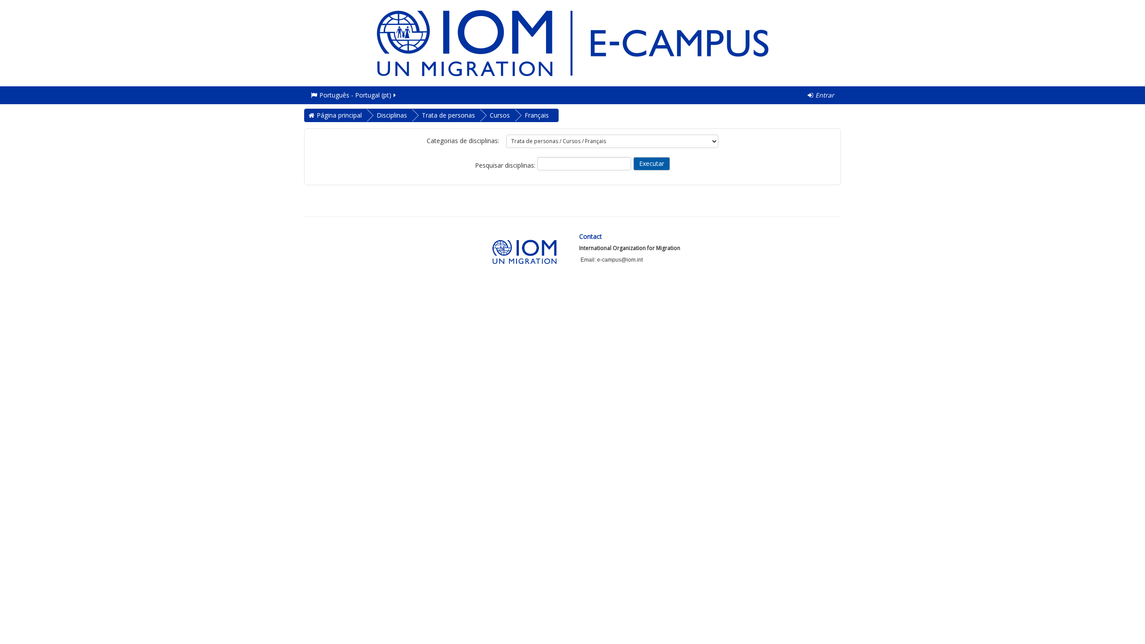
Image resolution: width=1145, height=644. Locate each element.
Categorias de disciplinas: (463, 140)
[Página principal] (572, 42)
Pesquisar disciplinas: (506, 165)
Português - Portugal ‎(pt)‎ (355, 95)
